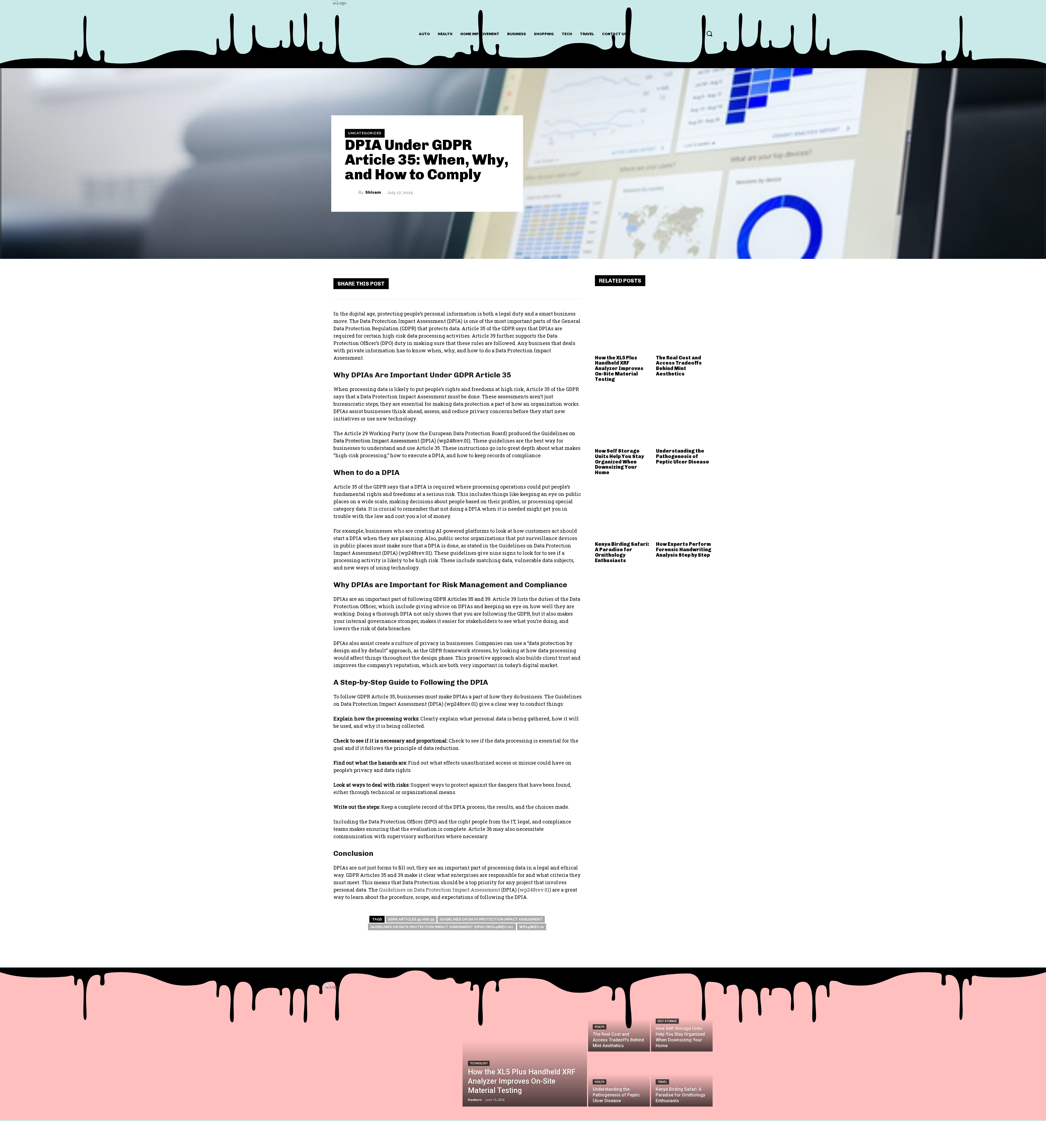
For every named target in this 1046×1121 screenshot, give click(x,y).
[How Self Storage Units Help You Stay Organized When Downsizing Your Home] (623, 417)
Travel (662, 1081)
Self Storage (667, 1021)
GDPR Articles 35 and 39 (411, 919)
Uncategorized (364, 133)
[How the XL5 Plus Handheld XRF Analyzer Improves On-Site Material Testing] (623, 324)
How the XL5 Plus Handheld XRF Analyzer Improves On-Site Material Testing (619, 368)
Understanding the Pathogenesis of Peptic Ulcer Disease (682, 456)
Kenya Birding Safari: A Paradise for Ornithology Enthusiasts (622, 552)
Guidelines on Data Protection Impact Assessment (491, 919)
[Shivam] (351, 192)
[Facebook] (508, 283)
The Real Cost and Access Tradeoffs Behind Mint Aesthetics (679, 366)
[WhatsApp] (557, 283)
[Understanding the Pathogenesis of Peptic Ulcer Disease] (684, 417)
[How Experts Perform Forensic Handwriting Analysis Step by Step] (684, 510)
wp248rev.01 (531, 927)
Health (599, 1026)
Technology (479, 1063)
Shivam (373, 192)
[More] (573, 283)
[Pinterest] (540, 283)
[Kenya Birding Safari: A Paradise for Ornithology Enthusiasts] (623, 510)
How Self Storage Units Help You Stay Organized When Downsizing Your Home (619, 461)
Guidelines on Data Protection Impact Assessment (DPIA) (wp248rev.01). (442, 927)
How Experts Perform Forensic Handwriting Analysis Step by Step (683, 549)
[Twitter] (524, 283)
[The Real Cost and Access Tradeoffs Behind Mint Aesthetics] (684, 324)
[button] (709, 33)
